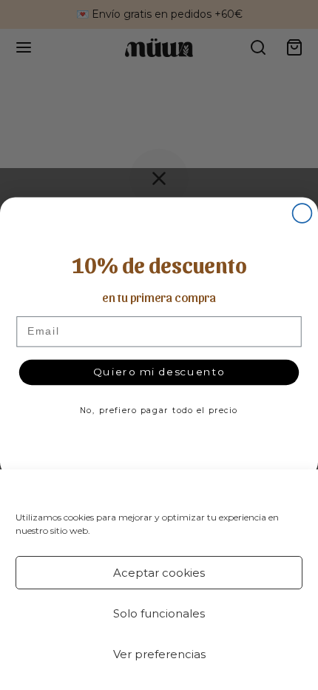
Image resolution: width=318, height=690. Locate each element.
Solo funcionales (159, 613)
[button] (295, 488)
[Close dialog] (302, 213)
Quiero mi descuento (159, 372)
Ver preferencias (159, 654)
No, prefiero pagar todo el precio (159, 410)
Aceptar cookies (159, 573)
